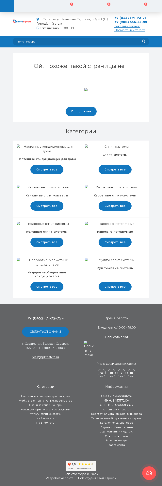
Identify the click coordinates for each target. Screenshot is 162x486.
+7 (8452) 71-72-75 (131, 18)
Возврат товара (116, 440)
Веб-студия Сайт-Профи (97, 478)
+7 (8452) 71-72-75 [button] (44, 318)
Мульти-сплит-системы (45, 413)
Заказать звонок (127, 26)
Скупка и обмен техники (117, 427)
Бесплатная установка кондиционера (116, 413)
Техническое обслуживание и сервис (116, 418)
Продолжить (81, 111)
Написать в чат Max (129, 30)
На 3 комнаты (45, 422)
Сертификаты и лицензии (117, 431)
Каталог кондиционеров (116, 422)
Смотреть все (46, 169)
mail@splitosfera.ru (45, 357)
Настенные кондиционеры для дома (45, 396)
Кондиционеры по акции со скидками (45, 409)
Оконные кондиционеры (45, 404)
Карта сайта (116, 444)
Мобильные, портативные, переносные (45, 400)
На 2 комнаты (46, 418)
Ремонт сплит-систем (116, 409)
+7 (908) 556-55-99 (131, 22)
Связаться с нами (45, 331)
